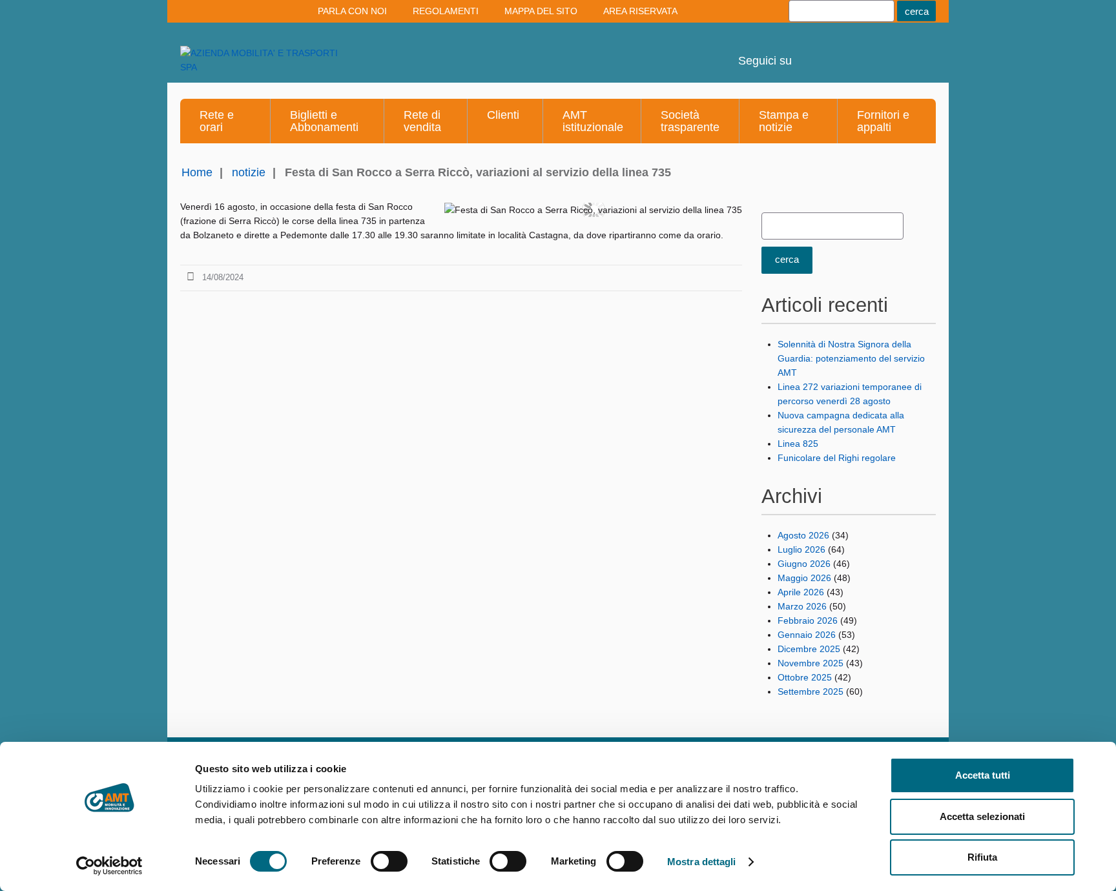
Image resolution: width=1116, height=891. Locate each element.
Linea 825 (798, 443)
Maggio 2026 (804, 578)
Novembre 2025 (810, 663)
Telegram (880, 51)
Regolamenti (446, 11)
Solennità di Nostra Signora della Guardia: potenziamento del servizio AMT (851, 358)
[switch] (389, 861)
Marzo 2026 (802, 606)
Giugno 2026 (804, 563)
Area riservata (640, 11)
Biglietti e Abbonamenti (324, 121)
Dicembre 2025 (809, 649)
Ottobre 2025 (805, 677)
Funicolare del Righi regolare (837, 458)
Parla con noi (352, 11)
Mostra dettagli (701, 861)
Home (196, 172)
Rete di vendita (422, 121)
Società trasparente (690, 121)
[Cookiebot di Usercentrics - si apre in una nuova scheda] (109, 866)
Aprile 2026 (801, 592)
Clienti (503, 114)
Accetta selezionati (982, 816)
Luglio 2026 (801, 549)
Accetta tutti (982, 775)
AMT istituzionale (593, 121)
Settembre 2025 (810, 691)
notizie (248, 172)
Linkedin (845, 51)
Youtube (810, 51)
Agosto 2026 (803, 535)
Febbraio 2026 (808, 620)
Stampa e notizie (784, 121)
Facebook (915, 51)
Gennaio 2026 (807, 635)
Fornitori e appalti (883, 121)
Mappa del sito (540, 11)
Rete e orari (217, 121)
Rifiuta (982, 857)
